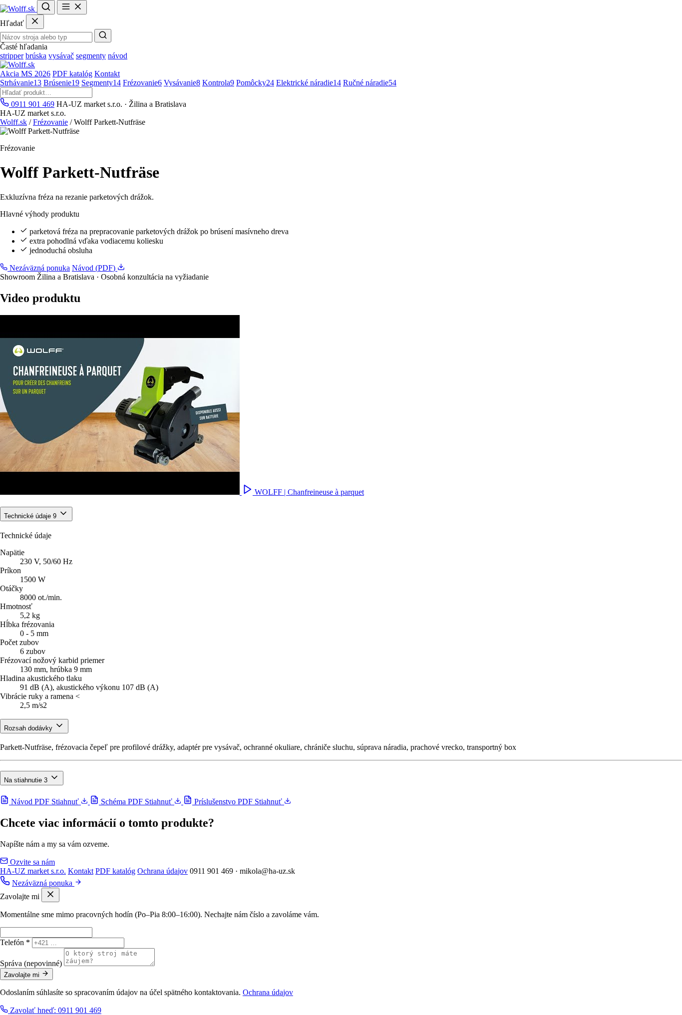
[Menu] (72, 7)
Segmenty (101, 82)
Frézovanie (142, 82)
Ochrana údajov (162, 871)
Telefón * (15, 942)
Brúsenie (61, 82)
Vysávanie (182, 82)
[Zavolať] (5, 883)
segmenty (91, 55)
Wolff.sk (13, 122)
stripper (11, 55)
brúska (35, 55)
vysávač (61, 55)
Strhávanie (20, 82)
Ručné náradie (369, 82)
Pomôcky (255, 82)
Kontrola (218, 82)
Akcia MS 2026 (25, 73)
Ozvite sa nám (31, 862)
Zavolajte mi (22, 975)
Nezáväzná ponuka (38, 268)
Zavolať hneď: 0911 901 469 (54, 1010)
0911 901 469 (31, 104)
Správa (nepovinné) (31, 963)
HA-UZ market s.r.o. (33, 871)
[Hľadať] (46, 7)
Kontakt (107, 73)
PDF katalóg (72, 73)
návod (117, 55)
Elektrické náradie (308, 82)
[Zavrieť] (35, 21)
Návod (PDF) (94, 268)
